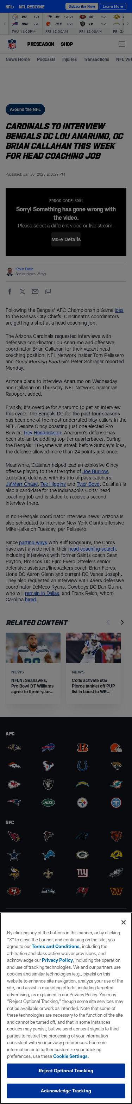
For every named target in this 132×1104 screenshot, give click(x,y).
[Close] (123, 922)
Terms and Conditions (56, 946)
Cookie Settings (70, 1056)
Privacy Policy (57, 960)
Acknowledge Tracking (66, 1090)
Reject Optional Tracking (66, 1070)
